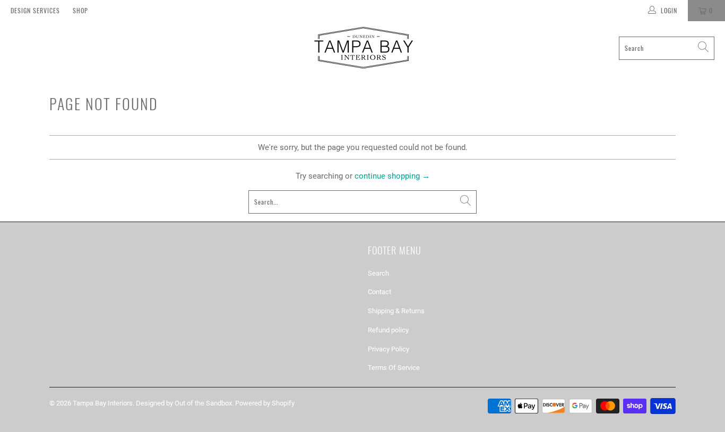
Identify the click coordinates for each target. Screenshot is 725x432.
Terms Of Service (394, 368)
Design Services (35, 10)
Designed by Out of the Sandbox (184, 403)
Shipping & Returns (396, 311)
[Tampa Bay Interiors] (362, 48)
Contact (379, 292)
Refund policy (388, 330)
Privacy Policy (388, 349)
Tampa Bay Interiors (103, 403)
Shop (80, 10)
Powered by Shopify (265, 403)
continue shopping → (392, 176)
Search (378, 273)
